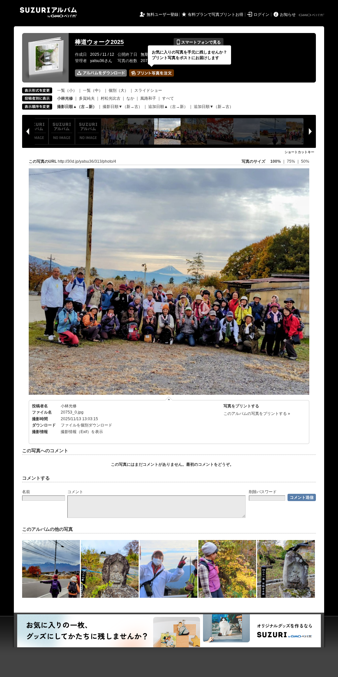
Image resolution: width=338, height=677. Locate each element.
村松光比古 (110, 98)
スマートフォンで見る (198, 42)
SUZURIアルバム (48, 12)
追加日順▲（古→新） (168, 106)
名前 (26, 492)
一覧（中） (93, 90)
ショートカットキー (299, 152)
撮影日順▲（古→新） (77, 106)
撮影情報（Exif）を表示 (82, 431)
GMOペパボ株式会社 (312, 15)
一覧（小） (67, 90)
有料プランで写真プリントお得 (215, 14)
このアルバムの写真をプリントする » (256, 413)
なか (130, 98)
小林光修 (69, 406)
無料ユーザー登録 (162, 14)
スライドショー (148, 90)
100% (275, 161)
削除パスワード (263, 492)
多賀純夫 (87, 98)
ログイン (261, 14)
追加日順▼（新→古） (213, 106)
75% (291, 161)
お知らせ (288, 14)
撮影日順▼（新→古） (122, 106)
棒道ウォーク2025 (99, 42)
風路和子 (148, 98)
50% (305, 161)
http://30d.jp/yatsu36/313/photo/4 (87, 161)
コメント (75, 492)
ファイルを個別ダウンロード (86, 425)
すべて (168, 98)
